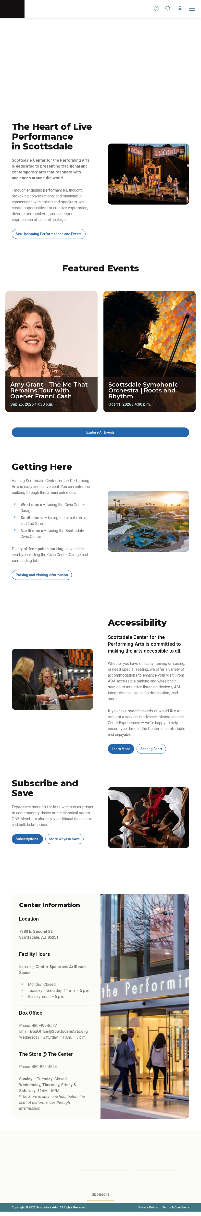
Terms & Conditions (176, 1207)
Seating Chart (151, 749)
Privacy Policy (148, 1207)
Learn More (121, 749)
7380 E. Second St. (36, 931)
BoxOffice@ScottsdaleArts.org (59, 1031)
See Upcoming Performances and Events (49, 234)
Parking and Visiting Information (42, 575)
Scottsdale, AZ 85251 (39, 937)
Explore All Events (100, 432)
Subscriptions (27, 839)
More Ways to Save (64, 839)
